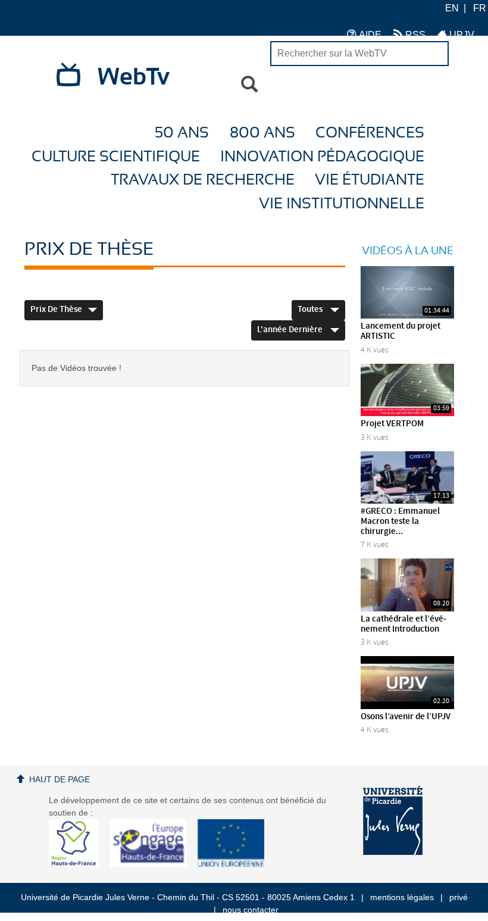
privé (458, 897)
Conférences (369, 133)
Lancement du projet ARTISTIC (400, 331)
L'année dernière (290, 330)
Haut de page (59, 779)
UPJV (460, 35)
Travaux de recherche (203, 180)
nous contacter (251, 909)
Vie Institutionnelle (341, 203)
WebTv (134, 77)
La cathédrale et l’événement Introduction (403, 624)
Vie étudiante (369, 180)
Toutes (311, 310)
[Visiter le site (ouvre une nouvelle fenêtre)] (78, 864)
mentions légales (402, 897)
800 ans (262, 133)
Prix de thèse (56, 310)
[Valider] (249, 84)
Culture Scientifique (116, 156)
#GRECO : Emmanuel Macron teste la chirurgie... (400, 521)
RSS (414, 35)
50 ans (182, 133)
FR (479, 8)
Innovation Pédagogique (322, 156)
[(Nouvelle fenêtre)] (393, 820)
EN (452, 8)
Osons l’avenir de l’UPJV (406, 717)
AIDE (368, 35)
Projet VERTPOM (392, 424)
